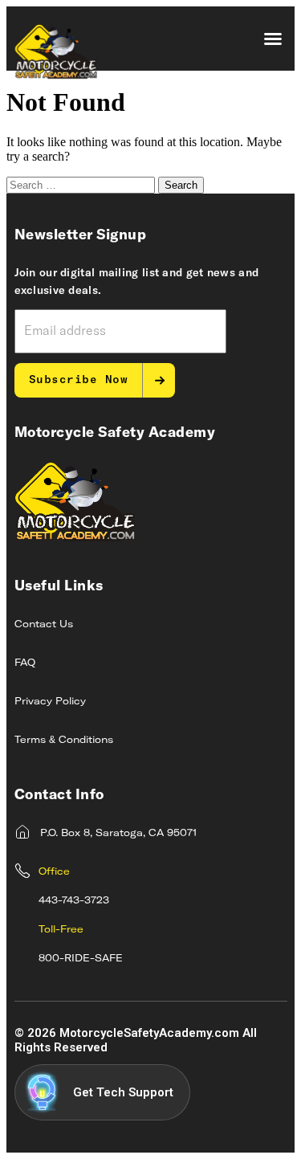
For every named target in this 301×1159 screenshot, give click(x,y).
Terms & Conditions (63, 740)
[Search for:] (82, 184)
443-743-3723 (74, 901)
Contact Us (43, 625)
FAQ (24, 663)
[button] (272, 38)
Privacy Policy (50, 702)
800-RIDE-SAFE (81, 959)
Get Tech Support (123, 1092)
